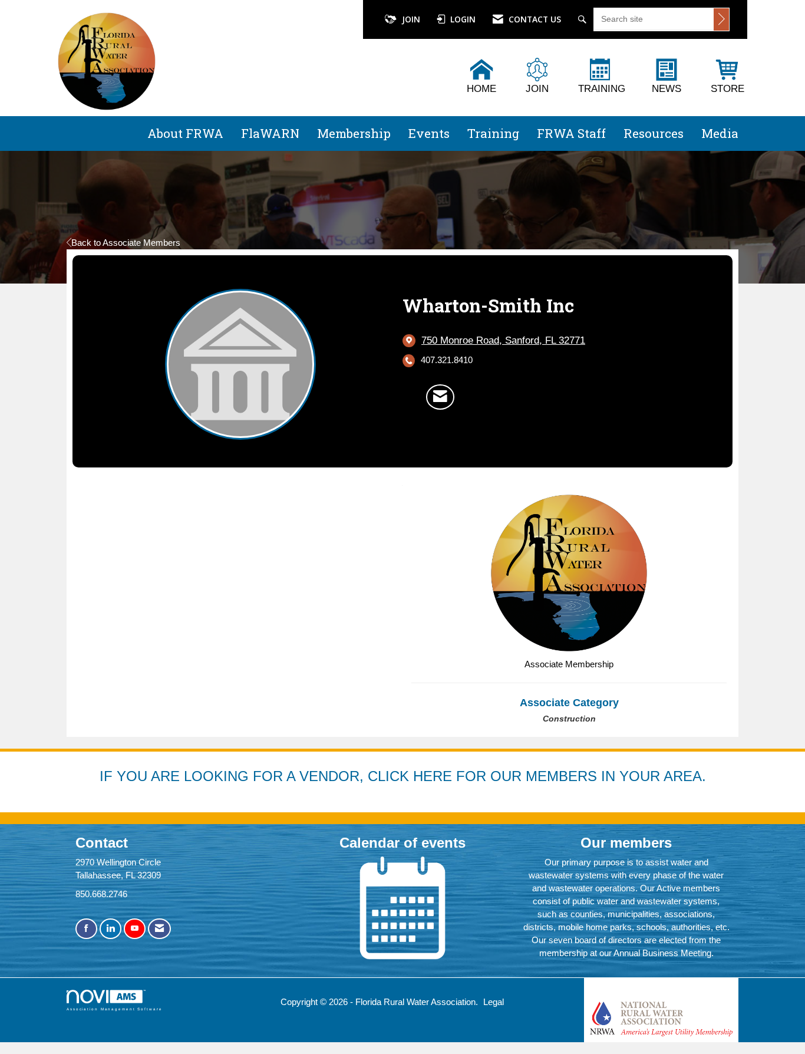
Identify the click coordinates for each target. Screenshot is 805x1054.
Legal (493, 1002)
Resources (653, 133)
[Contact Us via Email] (159, 928)
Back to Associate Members (125, 243)
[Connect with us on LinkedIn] (110, 928)
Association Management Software (115, 1009)
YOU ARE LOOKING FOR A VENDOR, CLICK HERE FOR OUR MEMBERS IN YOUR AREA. (411, 776)
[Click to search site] (721, 19)
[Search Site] (583, 19)
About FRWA (185, 133)
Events (429, 133)
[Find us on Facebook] (86, 928)
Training (493, 133)
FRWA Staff (571, 133)
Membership (354, 133)
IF (108, 776)
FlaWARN (270, 133)
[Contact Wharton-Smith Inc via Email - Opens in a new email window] (440, 396)
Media (719, 133)
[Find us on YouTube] (135, 928)
